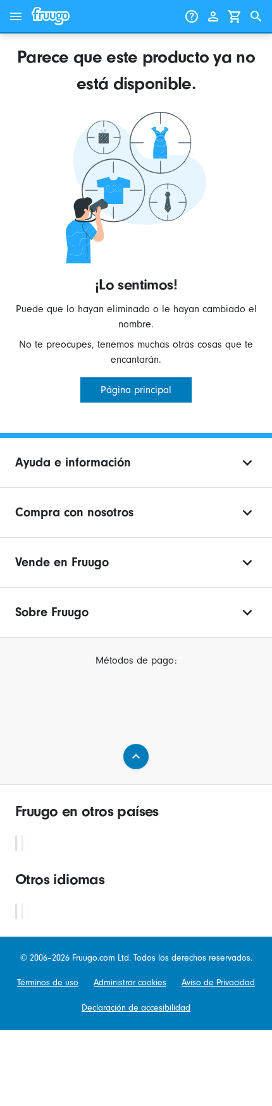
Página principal (136, 390)
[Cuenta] (213, 16)
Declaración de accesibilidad (136, 1007)
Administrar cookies (130, 982)
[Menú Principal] (16, 16)
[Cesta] (234, 16)
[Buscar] (256, 16)
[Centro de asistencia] (191, 16)
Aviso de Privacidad (218, 982)
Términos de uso (47, 982)
